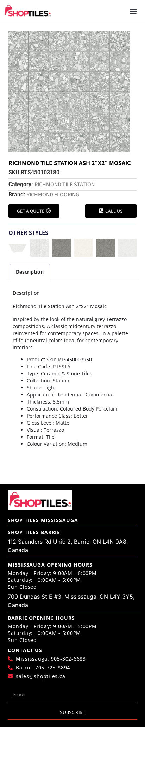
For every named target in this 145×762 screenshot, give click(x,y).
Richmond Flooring (52, 194)
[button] (133, 11)
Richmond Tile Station (64, 184)
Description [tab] (30, 271)
